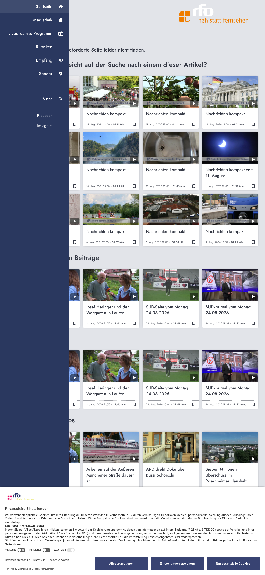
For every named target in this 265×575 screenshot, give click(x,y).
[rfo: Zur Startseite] (213, 13)
